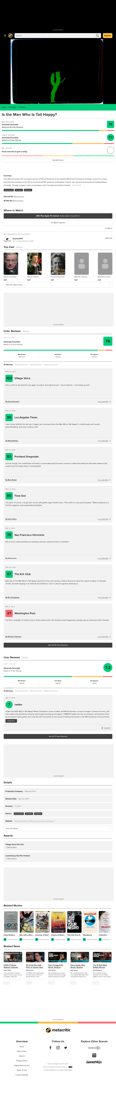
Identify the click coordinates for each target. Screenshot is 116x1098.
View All (19, 247)
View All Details (12, 828)
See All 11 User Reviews (58, 736)
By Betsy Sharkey (11, 441)
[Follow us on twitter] (66, 1049)
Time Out (16, 496)
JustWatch (108, 228)
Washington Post (21, 613)
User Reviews (12, 657)
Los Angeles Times (22, 417)
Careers (22, 1056)
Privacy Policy (21, 1061)
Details (8, 782)
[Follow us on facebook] (50, 1049)
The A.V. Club (19, 574)
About (21, 1046)
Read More (11, 721)
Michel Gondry (19, 197)
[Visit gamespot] (94, 1049)
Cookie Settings (22, 1075)
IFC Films (12, 107)
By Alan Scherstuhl (12, 402)
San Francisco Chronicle (25, 535)
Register (107, 35)
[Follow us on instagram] (58, 1049)
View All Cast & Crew (14, 285)
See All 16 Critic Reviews (58, 645)
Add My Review (58, 160)
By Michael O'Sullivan (13, 637)
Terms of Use (22, 1070)
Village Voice (18, 378)
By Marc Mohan (11, 480)
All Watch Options (58, 223)
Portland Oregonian (23, 456)
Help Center (22, 1051)
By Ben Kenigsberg (12, 597)
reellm (15, 704)
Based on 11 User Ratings (11, 140)
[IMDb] (70, 1067)
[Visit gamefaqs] (94, 1063)
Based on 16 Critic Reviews (12, 127)
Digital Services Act (21, 1065)
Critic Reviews (12, 331)
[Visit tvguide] (94, 1057)
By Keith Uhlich (11, 519)
